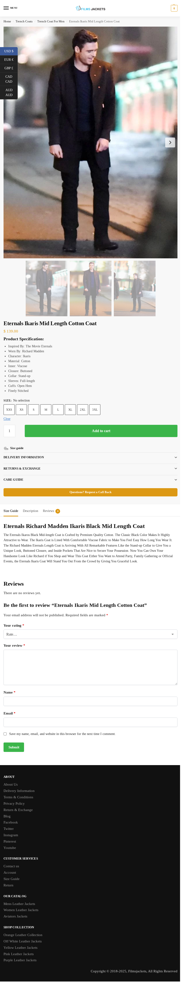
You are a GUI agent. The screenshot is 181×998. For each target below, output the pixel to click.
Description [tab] (30, 505)
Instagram (11, 829)
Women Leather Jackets (21, 904)
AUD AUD (11, 92)
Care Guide (13, 473)
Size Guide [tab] (11, 505)
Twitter (9, 823)
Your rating (14, 619)
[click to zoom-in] (90, 142)
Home (7, 21)
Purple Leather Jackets (20, 954)
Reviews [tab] (50, 505)
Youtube (10, 842)
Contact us (11, 860)
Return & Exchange (18, 804)
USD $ (11, 51)
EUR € (11, 59)
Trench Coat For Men (51, 21)
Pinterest (10, 835)
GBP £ (11, 68)
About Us (11, 778)
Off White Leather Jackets (23, 935)
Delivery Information (24, 451)
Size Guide (12, 873)
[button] (173, 8)
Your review (14, 639)
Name (10, 686)
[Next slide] (170, 142)
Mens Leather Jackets (19, 898)
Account (10, 866)
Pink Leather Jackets (19, 948)
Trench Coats (24, 21)
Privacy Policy (14, 797)
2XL (83, 409)
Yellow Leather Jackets (20, 942)
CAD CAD (11, 79)
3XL (95, 409)
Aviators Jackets (15, 910)
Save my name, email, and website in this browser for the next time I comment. (62, 728)
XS (21, 409)
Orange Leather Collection (23, 929)
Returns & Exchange (22, 462)
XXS (9, 409)
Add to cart (101, 431)
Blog (7, 810)
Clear (7, 418)
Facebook (11, 816)
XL (70, 409)
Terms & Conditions (18, 791)
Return (8, 879)
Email (10, 707)
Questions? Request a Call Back (89, 486)
